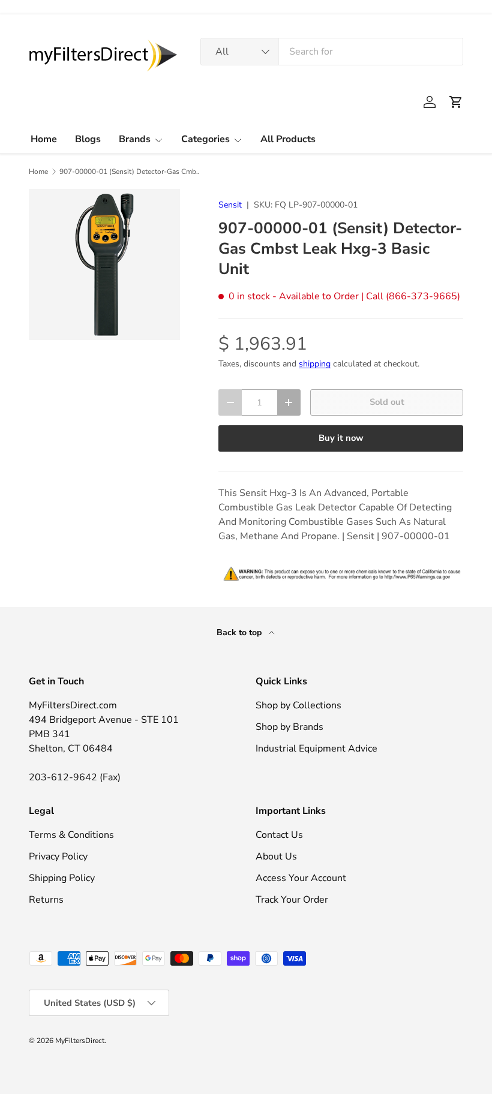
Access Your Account (301, 878)
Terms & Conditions (71, 834)
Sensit (230, 205)
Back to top (240, 632)
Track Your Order (292, 899)
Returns (46, 899)
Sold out (387, 402)
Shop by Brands (289, 727)
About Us (276, 856)
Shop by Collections (298, 705)
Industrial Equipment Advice (316, 748)
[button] (456, 102)
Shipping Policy (62, 878)
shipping (315, 363)
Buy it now (341, 438)
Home (44, 139)
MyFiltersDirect (79, 1040)
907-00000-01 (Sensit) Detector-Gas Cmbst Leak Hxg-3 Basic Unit (131, 171)
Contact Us (279, 834)
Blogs (88, 139)
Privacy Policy (58, 856)
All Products (288, 139)
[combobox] (332, 51)
